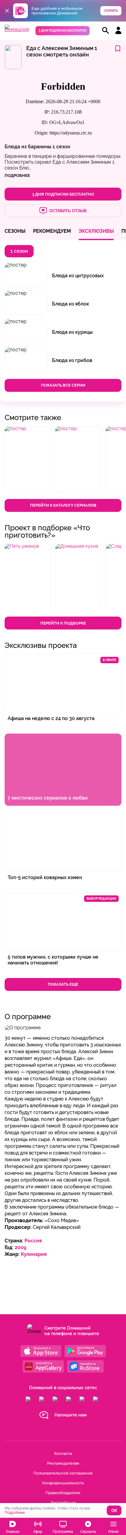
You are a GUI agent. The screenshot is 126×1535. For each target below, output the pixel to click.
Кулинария (34, 1254)
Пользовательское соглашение (63, 1473)
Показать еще (63, 984)
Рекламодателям (63, 1463)
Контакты (63, 1453)
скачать (111, 10)
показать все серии (63, 385)
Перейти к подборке (63, 623)
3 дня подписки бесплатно (63, 30)
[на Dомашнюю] (17, 29)
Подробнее (15, 1512)
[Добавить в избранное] (117, 49)
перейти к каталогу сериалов (63, 505)
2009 (20, 1247)
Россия (33, 1241)
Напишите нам (70, 1415)
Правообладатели (63, 1492)
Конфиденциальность (63, 1483)
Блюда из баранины (28, 147)
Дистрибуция (63, 1502)
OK (114, 1510)
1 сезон (61, 147)
